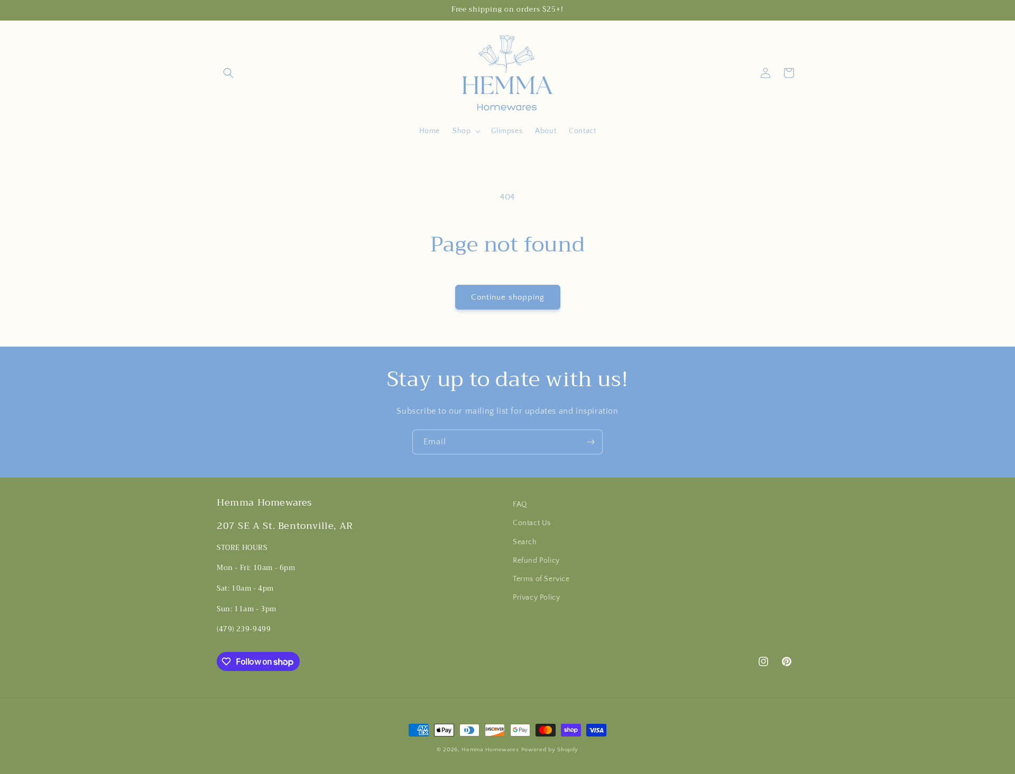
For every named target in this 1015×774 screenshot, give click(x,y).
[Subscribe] (590, 442)
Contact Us (532, 523)
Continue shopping (508, 297)
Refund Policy (536, 560)
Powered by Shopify (550, 750)
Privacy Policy (536, 597)
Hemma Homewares (490, 750)
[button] (228, 73)
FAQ (520, 504)
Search (525, 542)
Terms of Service (541, 579)
